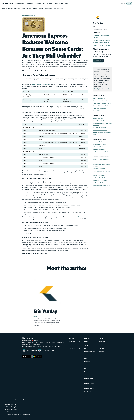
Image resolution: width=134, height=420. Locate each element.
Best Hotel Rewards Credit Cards (101, 185)
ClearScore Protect (58, 8)
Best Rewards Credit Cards (100, 182)
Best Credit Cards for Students (101, 177)
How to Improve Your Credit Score (102, 103)
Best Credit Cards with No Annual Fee (101, 171)
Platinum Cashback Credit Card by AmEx (102, 133)
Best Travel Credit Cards (99, 168)
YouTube (101, 348)
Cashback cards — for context (101, 45)
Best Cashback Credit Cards (100, 180)
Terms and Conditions (10, 404)
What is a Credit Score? (99, 98)
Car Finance (49, 3)
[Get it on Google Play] (37, 356)
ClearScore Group (89, 391)
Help (85, 371)
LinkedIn (101, 351)
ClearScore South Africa (89, 384)
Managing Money (48, 8)
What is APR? (96, 110)
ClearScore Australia (89, 375)
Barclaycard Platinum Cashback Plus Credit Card (102, 124)
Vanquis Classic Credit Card (100, 121)
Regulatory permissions (10, 409)
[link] (129, 3)
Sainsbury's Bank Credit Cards (100, 151)
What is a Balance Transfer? (100, 100)
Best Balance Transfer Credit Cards (102, 162)
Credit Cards (38, 3)
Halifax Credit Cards (98, 146)
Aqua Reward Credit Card (99, 127)
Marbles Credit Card (98, 118)
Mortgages (28, 8)
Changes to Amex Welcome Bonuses (101, 36)
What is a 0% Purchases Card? (100, 105)
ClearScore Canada (89, 388)
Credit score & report (89, 351)
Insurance (35, 8)
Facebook (102, 341)
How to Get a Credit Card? (100, 108)
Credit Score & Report (20, 3)
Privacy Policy (8, 402)
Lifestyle (41, 8)
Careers (86, 341)
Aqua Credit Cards (97, 141)
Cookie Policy (8, 412)
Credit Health (30, 3)
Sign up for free (88, 345)
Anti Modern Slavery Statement (12, 407)
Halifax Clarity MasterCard (100, 130)
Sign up (123, 3)
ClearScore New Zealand (88, 379)
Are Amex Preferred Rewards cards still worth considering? (101, 41)
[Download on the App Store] (27, 356)
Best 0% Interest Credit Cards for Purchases (101, 165)
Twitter (101, 345)
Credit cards (87, 355)
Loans (44, 3)
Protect (56, 3)
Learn (66, 3)
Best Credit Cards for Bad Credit (101, 159)
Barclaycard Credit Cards (99, 144)
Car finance (87, 361)
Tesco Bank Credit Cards (99, 149)
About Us (61, 3)
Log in (85, 348)
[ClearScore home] (7, 3)
